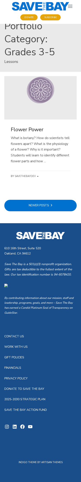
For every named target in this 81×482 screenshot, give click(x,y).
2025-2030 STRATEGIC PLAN (24, 399)
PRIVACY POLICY (16, 378)
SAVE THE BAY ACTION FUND (25, 410)
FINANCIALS (12, 368)
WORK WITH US (16, 347)
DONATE (28, 17)
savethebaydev (25, 176)
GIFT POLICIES (14, 357)
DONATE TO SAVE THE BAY (24, 389)
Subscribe (50, 17)
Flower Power (27, 129)
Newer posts (39, 205)
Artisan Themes (52, 462)
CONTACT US (14, 336)
